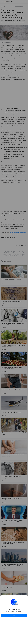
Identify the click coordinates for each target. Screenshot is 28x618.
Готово (14, 615)
